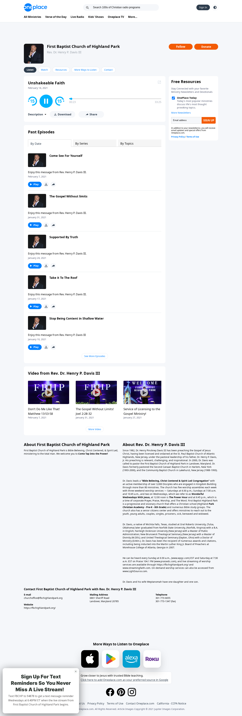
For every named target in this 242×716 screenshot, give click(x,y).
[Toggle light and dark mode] (215, 7)
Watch (44, 69)
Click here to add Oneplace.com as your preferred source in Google (124, 680)
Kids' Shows (96, 17)
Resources (61, 69)
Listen (30, 69)
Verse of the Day (56, 17)
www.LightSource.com (135, 571)
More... (132, 17)
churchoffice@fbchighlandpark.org (43, 597)
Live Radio (77, 17)
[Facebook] (110, 692)
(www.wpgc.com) (180, 558)
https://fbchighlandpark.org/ (40, 607)
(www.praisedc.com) (165, 561)
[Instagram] (132, 692)
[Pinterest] (121, 692)
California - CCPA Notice (171, 703)
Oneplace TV (116, 17)
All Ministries (32, 17)
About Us (79, 703)
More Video (94, 429)
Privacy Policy (95, 703)
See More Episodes (94, 356)
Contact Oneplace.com (140, 703)
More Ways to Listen (85, 69)
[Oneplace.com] (35, 7)
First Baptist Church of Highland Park (83, 46)
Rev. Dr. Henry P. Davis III (64, 52)
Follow (180, 47)
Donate (206, 47)
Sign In (203, 7)
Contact (108, 69)
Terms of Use (115, 703)
